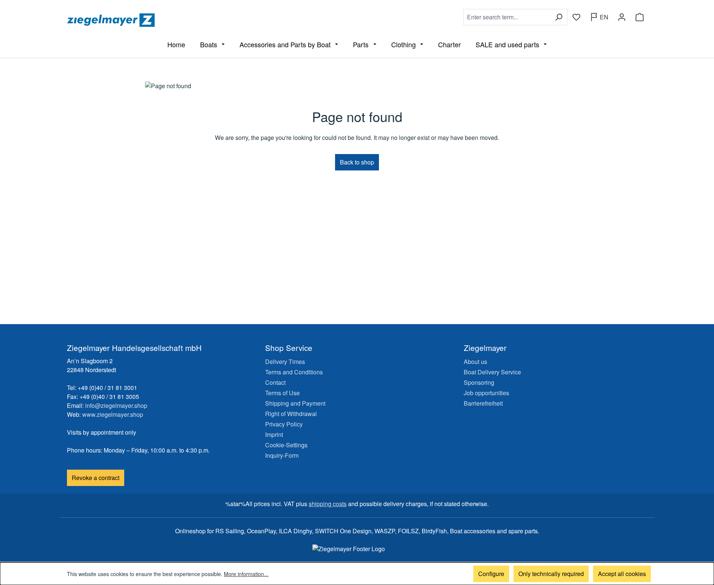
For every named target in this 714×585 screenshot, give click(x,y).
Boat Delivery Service (492, 372)
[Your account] (622, 17)
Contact (275, 382)
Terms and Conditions (294, 372)
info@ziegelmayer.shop (116, 405)
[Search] (558, 17)
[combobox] (506, 17)
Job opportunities (486, 393)
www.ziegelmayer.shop (112, 414)
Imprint (274, 434)
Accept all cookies (622, 573)
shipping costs (328, 503)
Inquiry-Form (282, 455)
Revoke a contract (95, 477)
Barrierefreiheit (483, 403)
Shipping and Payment (295, 403)
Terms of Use (282, 393)
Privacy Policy (284, 424)
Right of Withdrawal (291, 413)
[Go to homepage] (210, 20)
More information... (246, 574)
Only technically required (551, 573)
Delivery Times (285, 361)
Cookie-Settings (286, 445)
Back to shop (357, 162)
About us (475, 361)
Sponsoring (479, 382)
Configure (491, 573)
